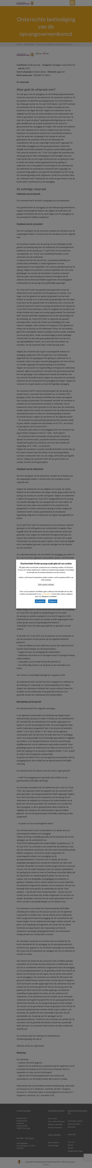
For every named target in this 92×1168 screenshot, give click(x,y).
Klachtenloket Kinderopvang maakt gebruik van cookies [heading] (46, 563)
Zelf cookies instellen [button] (46, 585)
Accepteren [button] (40, 601)
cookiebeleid (46, 594)
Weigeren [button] (52, 601)
